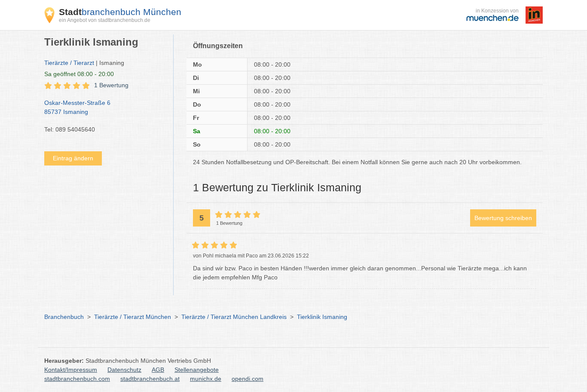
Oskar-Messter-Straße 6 (77, 107)
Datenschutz (124, 369)
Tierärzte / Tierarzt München (132, 316)
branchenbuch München (120, 12)
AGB (158, 369)
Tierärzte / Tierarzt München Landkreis (234, 316)
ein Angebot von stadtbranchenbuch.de (104, 20)
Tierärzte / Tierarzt (69, 62)
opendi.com (247, 378)
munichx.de (205, 378)
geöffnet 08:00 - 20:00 (79, 73)
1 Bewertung (111, 85)
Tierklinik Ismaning (322, 316)
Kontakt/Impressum (70, 369)
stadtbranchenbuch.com (77, 378)
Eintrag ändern (73, 158)
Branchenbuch (64, 316)
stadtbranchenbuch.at (150, 378)
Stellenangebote (196, 369)
